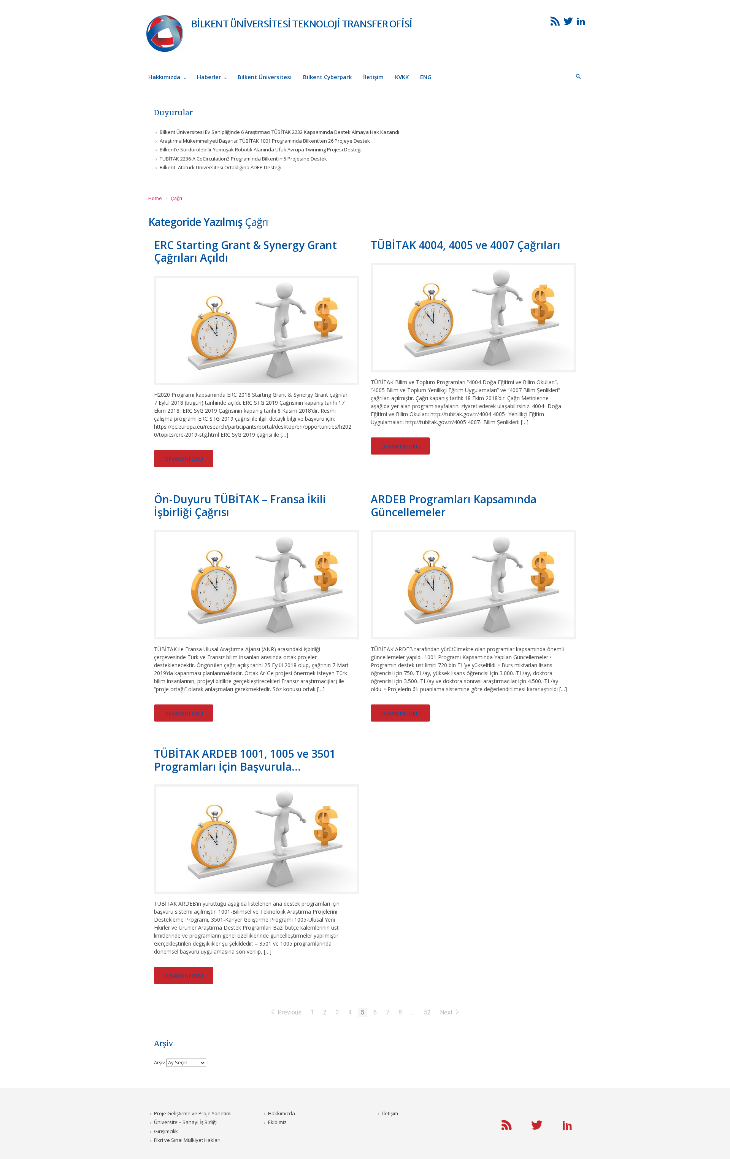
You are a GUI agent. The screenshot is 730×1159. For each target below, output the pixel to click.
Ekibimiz (277, 1122)
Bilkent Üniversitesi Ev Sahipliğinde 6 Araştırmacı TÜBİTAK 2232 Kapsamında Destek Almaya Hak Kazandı (279, 132)
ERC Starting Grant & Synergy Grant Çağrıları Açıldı (245, 251)
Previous (289, 1012)
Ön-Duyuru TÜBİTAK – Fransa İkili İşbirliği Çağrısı (240, 505)
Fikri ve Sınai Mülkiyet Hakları (187, 1140)
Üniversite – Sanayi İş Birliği (185, 1122)
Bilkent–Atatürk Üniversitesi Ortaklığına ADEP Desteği (220, 167)
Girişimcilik (166, 1131)
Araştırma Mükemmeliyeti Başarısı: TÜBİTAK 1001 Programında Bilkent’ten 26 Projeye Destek (265, 140)
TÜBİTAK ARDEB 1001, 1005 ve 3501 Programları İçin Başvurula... (245, 760)
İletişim (390, 1113)
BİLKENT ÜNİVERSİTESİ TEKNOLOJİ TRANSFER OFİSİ (301, 24)
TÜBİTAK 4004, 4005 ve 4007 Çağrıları (465, 245)
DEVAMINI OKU (183, 459)
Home (155, 198)
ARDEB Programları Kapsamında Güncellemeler (453, 505)
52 (427, 1012)
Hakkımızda (281, 1113)
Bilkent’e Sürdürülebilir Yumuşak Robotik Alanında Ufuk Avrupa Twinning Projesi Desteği (261, 149)
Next (447, 1012)
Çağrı (176, 198)
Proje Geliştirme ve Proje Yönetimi (193, 1113)
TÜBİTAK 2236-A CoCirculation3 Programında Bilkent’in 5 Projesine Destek (243, 158)
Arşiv (159, 1062)
